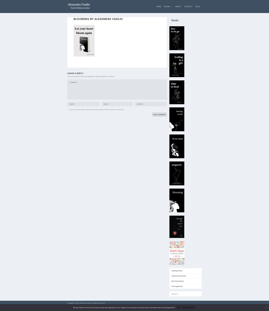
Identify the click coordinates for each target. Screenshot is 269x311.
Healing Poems (176, 271)
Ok (179, 307)
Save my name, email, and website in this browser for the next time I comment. (97, 110)
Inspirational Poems (178, 276)
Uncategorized (176, 286)
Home (158, 7)
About (178, 7)
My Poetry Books (177, 281)
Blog (198, 7)
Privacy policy (188, 307)
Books (167, 7)
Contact (188, 7)
